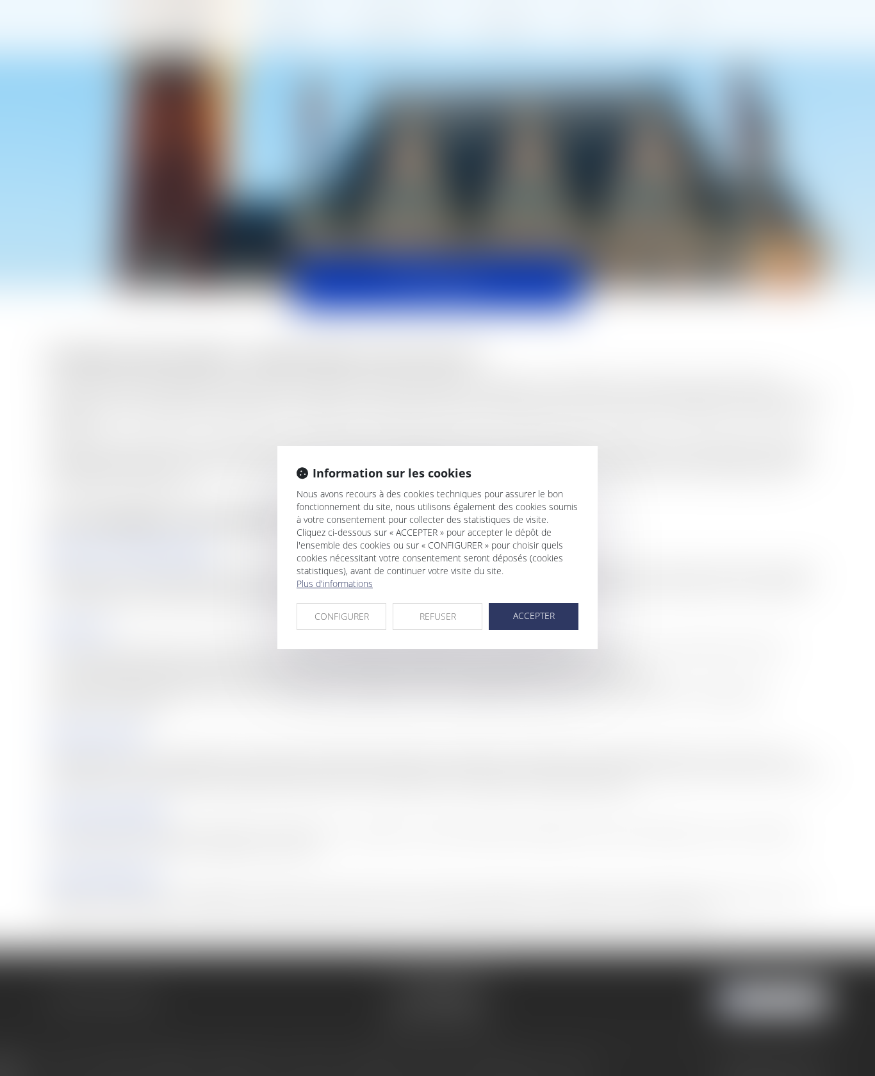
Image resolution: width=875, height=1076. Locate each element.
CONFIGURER (342, 616)
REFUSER (438, 616)
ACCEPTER (534, 615)
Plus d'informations (335, 583)
